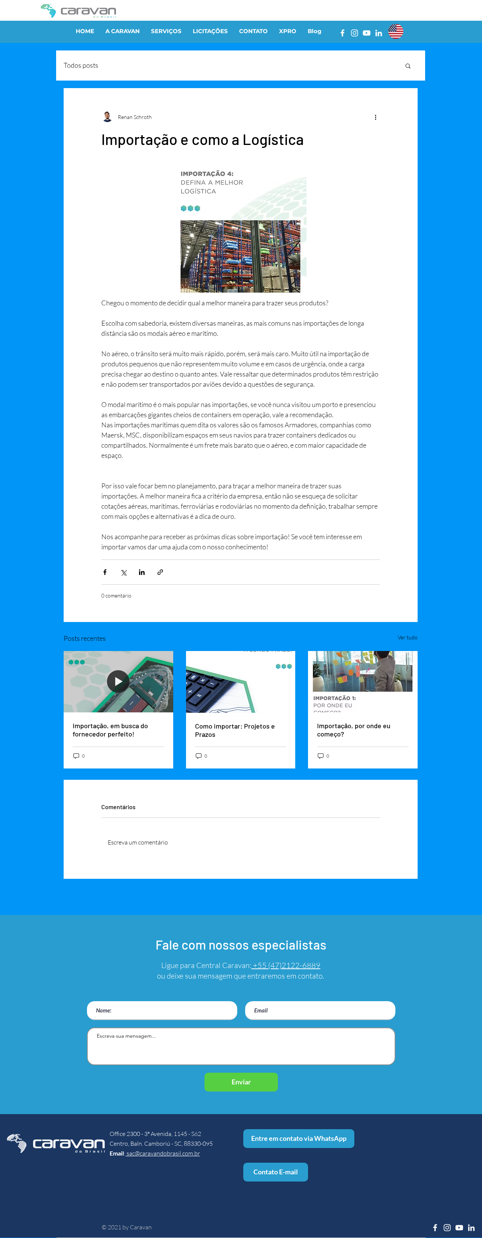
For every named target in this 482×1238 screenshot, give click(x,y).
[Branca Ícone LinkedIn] (378, 33)
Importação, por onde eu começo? (353, 729)
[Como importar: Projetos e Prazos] (241, 682)
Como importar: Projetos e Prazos (235, 730)
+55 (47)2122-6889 (286, 965)
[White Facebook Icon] (435, 1227)
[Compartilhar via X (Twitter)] (123, 572)
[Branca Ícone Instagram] (354, 33)
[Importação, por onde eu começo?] (363, 681)
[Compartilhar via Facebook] (104, 572)
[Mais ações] (375, 116)
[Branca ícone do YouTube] (366, 33)
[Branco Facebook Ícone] (342, 33)
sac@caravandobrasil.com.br (162, 1153)
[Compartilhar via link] (160, 572)
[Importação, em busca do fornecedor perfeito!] (118, 681)
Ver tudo (408, 637)
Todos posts (81, 65)
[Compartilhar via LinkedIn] (141, 572)
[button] (408, 66)
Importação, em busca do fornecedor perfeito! (110, 729)
